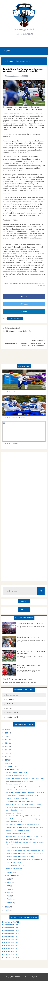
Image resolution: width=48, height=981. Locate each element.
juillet (9, 882)
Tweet (25, 304)
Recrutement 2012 (10, 951)
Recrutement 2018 (10, 934)
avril (9, 892)
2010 (7, 763)
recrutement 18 (12, 712)
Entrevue (9, 704)
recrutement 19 (12, 717)
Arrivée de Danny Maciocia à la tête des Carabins (23, 807)
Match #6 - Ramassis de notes (14, 418)
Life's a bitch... (11, 845)
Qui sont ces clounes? (13, 784)
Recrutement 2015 (10, 942)
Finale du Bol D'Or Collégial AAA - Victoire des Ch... (24, 816)
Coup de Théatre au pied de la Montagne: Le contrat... (25, 836)
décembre (11, 766)
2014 (7, 750)
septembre (11, 875)
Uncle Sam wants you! (14, 868)
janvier (10, 903)
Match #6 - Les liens (10, 444)
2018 (7, 736)
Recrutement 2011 (10, 954)
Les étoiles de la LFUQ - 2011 (15, 865)
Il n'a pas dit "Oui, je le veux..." (16, 790)
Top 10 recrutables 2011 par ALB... (18, 775)
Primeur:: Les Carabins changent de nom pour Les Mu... (26, 827)
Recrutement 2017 (10, 937)
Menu (6, 51)
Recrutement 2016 (10, 939)
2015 (7, 746)
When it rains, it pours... (14, 822)
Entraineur (10, 699)
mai (8, 889)
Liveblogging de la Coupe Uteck (17, 798)
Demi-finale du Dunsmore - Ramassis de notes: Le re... (25, 853)
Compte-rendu (15, 318)
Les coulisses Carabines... (14, 810)
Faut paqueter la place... (14, 862)
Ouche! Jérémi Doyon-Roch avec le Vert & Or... (22, 795)
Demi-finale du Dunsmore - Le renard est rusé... (23, 856)
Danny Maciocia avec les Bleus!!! (17, 833)
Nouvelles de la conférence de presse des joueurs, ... (23, 824)
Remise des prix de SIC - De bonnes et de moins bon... (24, 787)
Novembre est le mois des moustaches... (20, 801)
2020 (7, 729)
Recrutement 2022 (10, 922)
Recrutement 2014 (10, 945)
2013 (7, 753)
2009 (7, 907)
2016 (7, 743)
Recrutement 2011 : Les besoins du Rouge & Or (31, 652)
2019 (7, 733)
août (9, 879)
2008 (7, 910)
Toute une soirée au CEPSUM (30, 623)
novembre (11, 770)
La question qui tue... (13, 813)
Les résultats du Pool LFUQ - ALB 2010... (20, 839)
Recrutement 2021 (10, 925)
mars (9, 896)
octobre (10, 872)
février (10, 899)
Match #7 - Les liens (10, 392)
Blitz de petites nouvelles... (28, 637)
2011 (6, 760)
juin (8, 886)
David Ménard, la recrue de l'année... (17, 331)
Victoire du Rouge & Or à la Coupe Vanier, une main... (25, 778)
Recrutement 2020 (10, 928)
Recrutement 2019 (10, 931)
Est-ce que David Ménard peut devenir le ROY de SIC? (25, 793)
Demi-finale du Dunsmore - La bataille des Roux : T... (24, 859)
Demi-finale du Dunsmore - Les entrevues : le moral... (25, 842)
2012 (7, 757)
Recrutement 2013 (10, 948)
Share (24, 297)
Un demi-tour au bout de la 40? (17, 772)
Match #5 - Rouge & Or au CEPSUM (28, 666)
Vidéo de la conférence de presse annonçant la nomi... (24, 804)
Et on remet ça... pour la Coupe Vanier (19, 781)
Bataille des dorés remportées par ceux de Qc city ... (24, 819)
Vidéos (8, 708)
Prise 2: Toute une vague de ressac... (17, 679)
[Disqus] (24, 483)
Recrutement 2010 (10, 957)
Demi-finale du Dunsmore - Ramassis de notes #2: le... (25, 851)
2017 (7, 740)
